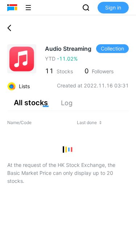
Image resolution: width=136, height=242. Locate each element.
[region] (68, 137)
